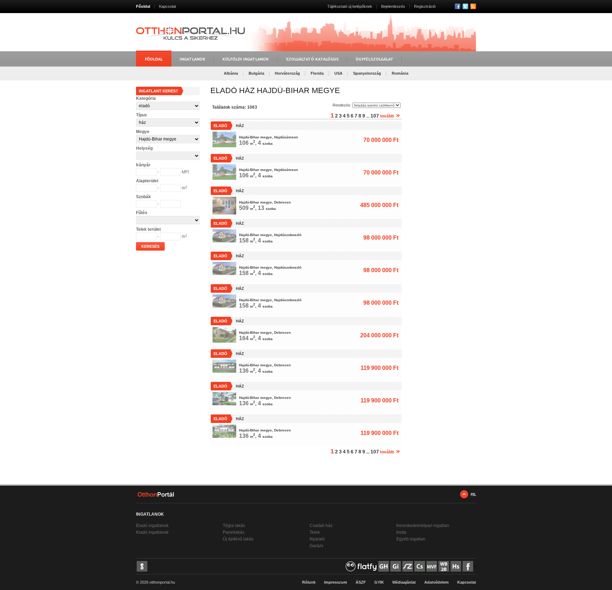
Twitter (465, 6)
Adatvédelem (436, 582)
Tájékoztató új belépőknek (349, 6)
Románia (400, 73)
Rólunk (309, 582)
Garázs (316, 545)
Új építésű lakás (238, 539)
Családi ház (321, 525)
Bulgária (256, 73)
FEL (473, 494)
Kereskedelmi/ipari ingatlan (422, 525)
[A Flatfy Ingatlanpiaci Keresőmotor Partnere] (361, 566)
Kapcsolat (167, 6)
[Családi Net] (419, 566)
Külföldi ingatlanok (245, 59)
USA (338, 73)
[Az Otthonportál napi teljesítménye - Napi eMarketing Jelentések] (142, 566)
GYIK (379, 582)
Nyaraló (317, 539)
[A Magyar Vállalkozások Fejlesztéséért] (431, 566)
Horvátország (287, 73)
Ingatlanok (192, 59)
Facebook (457, 6)
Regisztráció (425, 6)
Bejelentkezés (393, 6)
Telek (315, 532)
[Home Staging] (455, 566)
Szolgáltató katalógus (312, 59)
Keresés (150, 246)
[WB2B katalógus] (443, 566)
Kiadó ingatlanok (152, 532)
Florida (317, 73)
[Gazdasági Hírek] (383, 566)
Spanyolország (367, 73)
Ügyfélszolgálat (374, 59)
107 (374, 116)
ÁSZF (361, 582)
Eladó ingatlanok (152, 525)
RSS (473, 6)
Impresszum (335, 582)
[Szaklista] (407, 566)
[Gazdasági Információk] (395, 566)
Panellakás (233, 532)
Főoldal (143, 6)
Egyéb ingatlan (410, 539)
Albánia (231, 73)
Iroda (401, 532)
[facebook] (468, 566)
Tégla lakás (234, 525)
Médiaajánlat (404, 582)
